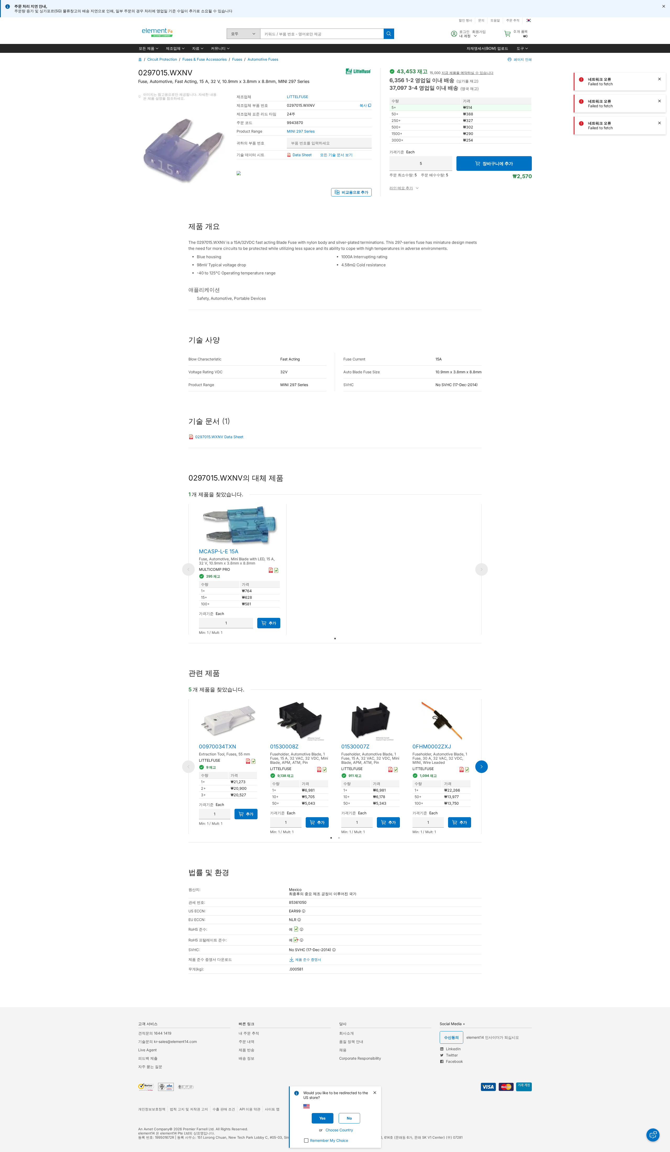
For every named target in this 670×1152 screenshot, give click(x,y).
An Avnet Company (153, 1129)
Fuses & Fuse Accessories (204, 59)
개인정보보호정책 (151, 1109)
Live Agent (147, 1050)
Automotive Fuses (263, 59)
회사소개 (346, 1033)
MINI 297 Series (301, 131)
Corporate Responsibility (360, 1058)
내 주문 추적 (249, 1033)
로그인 (464, 32)
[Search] (389, 34)
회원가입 (479, 32)
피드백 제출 (148, 1058)
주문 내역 (246, 1041)
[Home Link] (157, 33)
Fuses (237, 59)
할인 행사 (465, 20)
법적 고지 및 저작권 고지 (189, 1109)
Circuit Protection (162, 59)
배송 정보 (246, 1058)
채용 (343, 1050)
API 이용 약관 (249, 1109)
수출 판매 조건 (224, 1109)
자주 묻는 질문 (150, 1066)
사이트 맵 (272, 1109)
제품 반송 (246, 1050)
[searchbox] (322, 34)
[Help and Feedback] (653, 1135)
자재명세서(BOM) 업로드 (487, 48)
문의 (481, 20)
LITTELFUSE (297, 97)
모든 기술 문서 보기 (336, 155)
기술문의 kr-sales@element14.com (167, 1041)
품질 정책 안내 (351, 1041)
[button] (148, 48)
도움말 (495, 20)
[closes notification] (663, 6)
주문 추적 (513, 20)
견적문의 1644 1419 (154, 1033)
